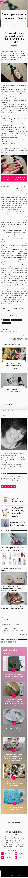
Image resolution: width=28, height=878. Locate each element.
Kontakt (14, 828)
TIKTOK (20, 857)
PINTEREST (21, 853)
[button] (14, 25)
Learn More (10, 875)
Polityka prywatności (14, 825)
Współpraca (14, 826)
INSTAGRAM (8, 857)
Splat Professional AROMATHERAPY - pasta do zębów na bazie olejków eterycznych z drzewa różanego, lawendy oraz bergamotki (19, 512)
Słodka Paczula (7, 622)
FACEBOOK (7, 853)
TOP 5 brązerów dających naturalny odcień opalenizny (17, 499)
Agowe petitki (6, 617)
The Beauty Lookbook (9, 628)
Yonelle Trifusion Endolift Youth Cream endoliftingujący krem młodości (18, 339)
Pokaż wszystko (23, 634)
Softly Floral (5, 619)
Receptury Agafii (6, 323)
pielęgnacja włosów (16, 319)
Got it (18, 875)
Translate (15, 410)
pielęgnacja (6, 319)
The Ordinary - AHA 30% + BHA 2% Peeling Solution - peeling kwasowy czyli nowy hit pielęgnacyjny (18, 523)
